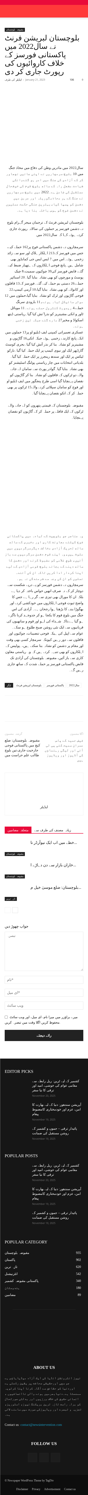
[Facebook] (24, 96)
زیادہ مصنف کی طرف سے (52, 830)
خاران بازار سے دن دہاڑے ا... (53, 865)
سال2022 (74, 685)
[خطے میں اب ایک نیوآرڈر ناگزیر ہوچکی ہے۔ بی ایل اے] (16, 848)
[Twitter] (35, 96)
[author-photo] (44, 800)
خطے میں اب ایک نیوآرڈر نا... (54, 842)
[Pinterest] (45, 96)
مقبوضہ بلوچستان (14, 29)
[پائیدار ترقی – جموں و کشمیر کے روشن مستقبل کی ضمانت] (16, 1134)
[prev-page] (8, 910)
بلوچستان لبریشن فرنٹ (29, 685)
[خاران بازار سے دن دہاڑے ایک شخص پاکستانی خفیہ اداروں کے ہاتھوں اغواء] (16, 870)
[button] (81, 11)
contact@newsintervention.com (41, 1425)
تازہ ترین (10, 898)
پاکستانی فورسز (55, 685)
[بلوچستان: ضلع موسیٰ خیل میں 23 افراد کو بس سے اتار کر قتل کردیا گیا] (16, 893)
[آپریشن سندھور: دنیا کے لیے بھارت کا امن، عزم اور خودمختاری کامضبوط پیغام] (16, 1111)
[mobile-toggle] (7, 11)
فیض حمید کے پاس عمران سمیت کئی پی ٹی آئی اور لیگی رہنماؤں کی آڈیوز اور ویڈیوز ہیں (64, 750)
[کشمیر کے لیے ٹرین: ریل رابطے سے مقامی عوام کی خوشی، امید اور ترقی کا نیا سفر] (16, 1087)
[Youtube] (55, 1457)
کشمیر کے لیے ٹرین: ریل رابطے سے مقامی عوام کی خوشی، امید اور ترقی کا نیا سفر (55, 1085)
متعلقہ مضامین (18, 830)
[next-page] (15, 910)
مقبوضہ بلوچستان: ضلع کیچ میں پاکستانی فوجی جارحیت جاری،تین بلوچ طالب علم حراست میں (22, 748)
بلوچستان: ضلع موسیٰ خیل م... (56, 887)
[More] (68, 96)
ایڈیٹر (19, 79)
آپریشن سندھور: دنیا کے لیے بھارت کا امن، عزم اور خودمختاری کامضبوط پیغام (56, 1109)
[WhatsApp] (56, 96)
